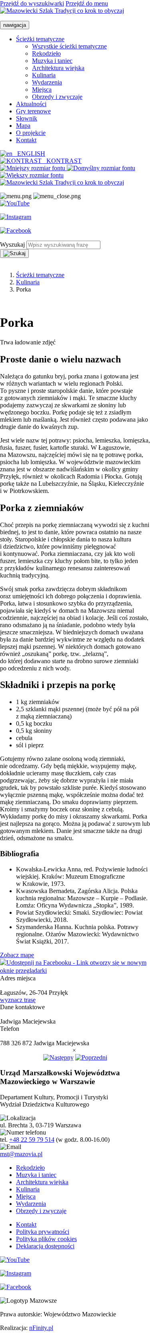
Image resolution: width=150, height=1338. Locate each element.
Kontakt (26, 140)
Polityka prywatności (42, 1231)
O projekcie (31, 132)
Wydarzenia (47, 82)
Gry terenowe (33, 111)
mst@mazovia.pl (21, 1154)
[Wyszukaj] (14, 253)
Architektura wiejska (58, 67)
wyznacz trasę (18, 999)
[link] (33, 168)
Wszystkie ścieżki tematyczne (69, 46)
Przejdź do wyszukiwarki (32, 3)
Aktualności (31, 104)
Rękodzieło (46, 53)
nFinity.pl (41, 1327)
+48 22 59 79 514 (31, 1139)
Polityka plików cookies (46, 1238)
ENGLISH (28, 153)
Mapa (23, 125)
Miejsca (42, 89)
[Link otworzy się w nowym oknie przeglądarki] (15, 203)
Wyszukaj (12, 244)
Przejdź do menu (87, 3)
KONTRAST (62, 160)
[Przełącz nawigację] (16, 196)
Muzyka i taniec (52, 60)
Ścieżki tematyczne (40, 39)
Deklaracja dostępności (45, 1246)
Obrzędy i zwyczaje (57, 96)
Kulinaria (44, 75)
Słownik (26, 118)
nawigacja (14, 25)
